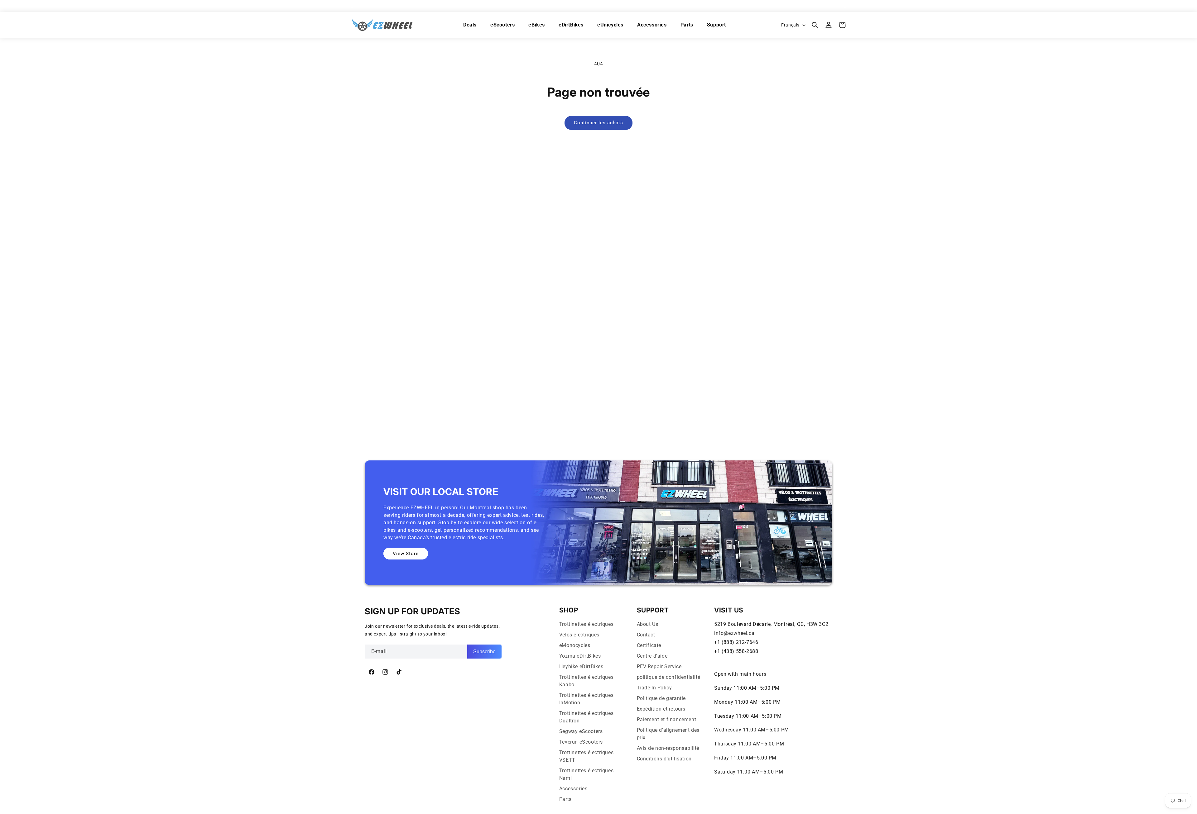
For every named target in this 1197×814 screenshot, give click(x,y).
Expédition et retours (661, 709)
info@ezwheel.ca (734, 633)
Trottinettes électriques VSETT (586, 756)
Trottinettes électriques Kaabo (586, 681)
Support (716, 25)
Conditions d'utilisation (664, 759)
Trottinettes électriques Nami (586, 774)
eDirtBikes (571, 25)
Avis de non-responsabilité (668, 748)
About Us (647, 624)
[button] (815, 25)
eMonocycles (574, 645)
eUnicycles (610, 25)
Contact (646, 635)
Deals (470, 25)
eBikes (536, 25)
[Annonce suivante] (846, 6)
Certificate (649, 645)
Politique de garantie (661, 698)
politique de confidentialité (668, 677)
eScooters (502, 25)
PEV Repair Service (659, 666)
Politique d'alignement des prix (668, 733)
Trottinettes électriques (586, 624)
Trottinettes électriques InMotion (586, 699)
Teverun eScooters (581, 742)
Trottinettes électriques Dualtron (586, 717)
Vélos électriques (579, 635)
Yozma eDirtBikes (580, 656)
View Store (406, 553)
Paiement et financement (666, 719)
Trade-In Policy (654, 688)
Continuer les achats (598, 123)
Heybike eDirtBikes (581, 666)
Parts (686, 25)
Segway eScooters (581, 731)
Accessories (652, 25)
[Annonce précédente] (351, 6)
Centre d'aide (652, 656)
